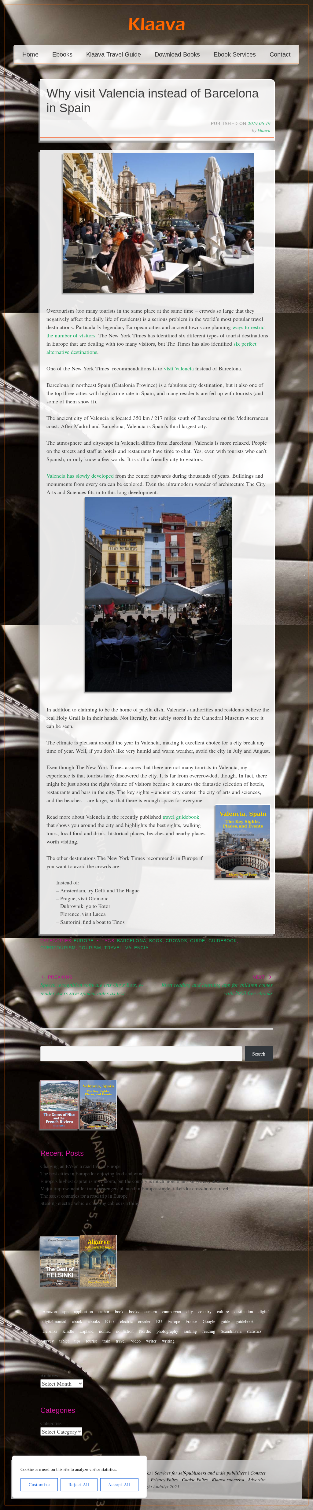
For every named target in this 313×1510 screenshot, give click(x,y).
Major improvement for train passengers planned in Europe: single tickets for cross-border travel (134, 1188)
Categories (50, 1423)
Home (30, 54)
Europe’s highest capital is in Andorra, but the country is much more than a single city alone (131, 1181)
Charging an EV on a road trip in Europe (80, 1166)
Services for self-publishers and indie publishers (201, 1473)
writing (168, 1341)
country (205, 1311)
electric (126, 1321)
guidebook (222, 941)
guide (197, 941)
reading (208, 1331)
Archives (49, 1375)
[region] (79, 1477)
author (103, 1311)
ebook (77, 1321)
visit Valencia (179, 368)
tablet (64, 1341)
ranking (190, 1331)
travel (113, 948)
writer (151, 1341)
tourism (90, 948)
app (65, 1311)
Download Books (177, 54)
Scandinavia (231, 1331)
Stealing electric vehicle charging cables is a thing (89, 1203)
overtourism (58, 948)
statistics (254, 1331)
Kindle (68, 1331)
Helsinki (49, 1331)
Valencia (137, 948)
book (156, 941)
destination (243, 1311)
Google (209, 1321)
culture (223, 1311)
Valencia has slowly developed (80, 475)
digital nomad (54, 1321)
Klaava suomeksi (228, 1479)
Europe (83, 941)
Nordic (145, 1331)
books (134, 1311)
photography (167, 1331)
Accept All (119, 1484)
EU (159, 1321)
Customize (39, 1484)
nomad (105, 1331)
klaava (264, 130)
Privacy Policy (164, 1479)
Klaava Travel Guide (113, 54)
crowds (176, 941)
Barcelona (131, 941)
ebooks (94, 1321)
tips (77, 1341)
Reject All (78, 1484)
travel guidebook (181, 816)
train (106, 1341)
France (191, 1321)
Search (46, 1042)
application (83, 1311)
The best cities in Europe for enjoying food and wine (91, 1173)
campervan (171, 1311)
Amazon (49, 1311)
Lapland (86, 1331)
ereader (144, 1321)
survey (48, 1341)
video (136, 1341)
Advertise (257, 1479)
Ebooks (62, 54)
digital (264, 1311)
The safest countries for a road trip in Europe (83, 1195)
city (189, 1311)
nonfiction (125, 1331)
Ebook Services (235, 54)
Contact (280, 54)
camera (151, 1311)
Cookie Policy (195, 1479)
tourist (91, 1341)
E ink (110, 1321)
